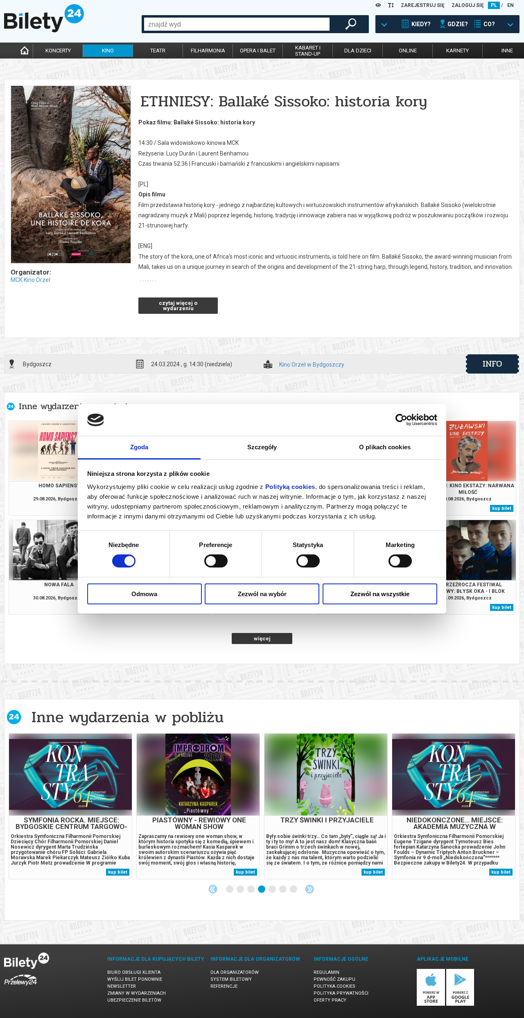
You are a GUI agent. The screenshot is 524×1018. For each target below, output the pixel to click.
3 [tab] (251, 889)
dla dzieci (357, 50)
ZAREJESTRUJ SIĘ (423, 5)
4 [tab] (262, 889)
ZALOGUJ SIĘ (468, 5)
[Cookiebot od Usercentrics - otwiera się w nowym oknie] (401, 420)
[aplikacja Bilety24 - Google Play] (460, 1004)
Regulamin (326, 972)
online (408, 50)
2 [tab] (241, 889)
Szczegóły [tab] (262, 447)
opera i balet (258, 50)
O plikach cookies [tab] (385, 447)
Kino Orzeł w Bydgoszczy (311, 365)
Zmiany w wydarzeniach (136, 993)
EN (510, 5)
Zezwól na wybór (262, 593)
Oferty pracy (330, 1000)
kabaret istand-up (308, 51)
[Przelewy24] (20, 987)
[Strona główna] (44, 30)
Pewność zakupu (334, 979)
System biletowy (231, 979)
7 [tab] (294, 889)
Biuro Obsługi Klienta (133, 972)
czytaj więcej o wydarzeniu (178, 305)
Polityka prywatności (341, 993)
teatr (157, 50)
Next (309, 889)
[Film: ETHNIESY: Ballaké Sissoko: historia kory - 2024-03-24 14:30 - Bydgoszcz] (70, 175)
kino (108, 50)
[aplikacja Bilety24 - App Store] (431, 1004)
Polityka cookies (334, 986)
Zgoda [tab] (139, 447)
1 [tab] (230, 889)
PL (494, 5)
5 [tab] (273, 889)
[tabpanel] (70, 806)
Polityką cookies (290, 486)
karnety (457, 50)
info (492, 364)
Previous (212, 889)
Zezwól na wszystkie (379, 593)
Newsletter (121, 986)
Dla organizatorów (234, 972)
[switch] (216, 561)
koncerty (58, 50)
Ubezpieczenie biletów (134, 1000)
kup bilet (501, 508)
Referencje (223, 986)
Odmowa (144, 593)
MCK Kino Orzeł (30, 280)
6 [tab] (283, 889)
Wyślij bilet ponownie (134, 979)
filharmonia (208, 50)
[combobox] (237, 24)
